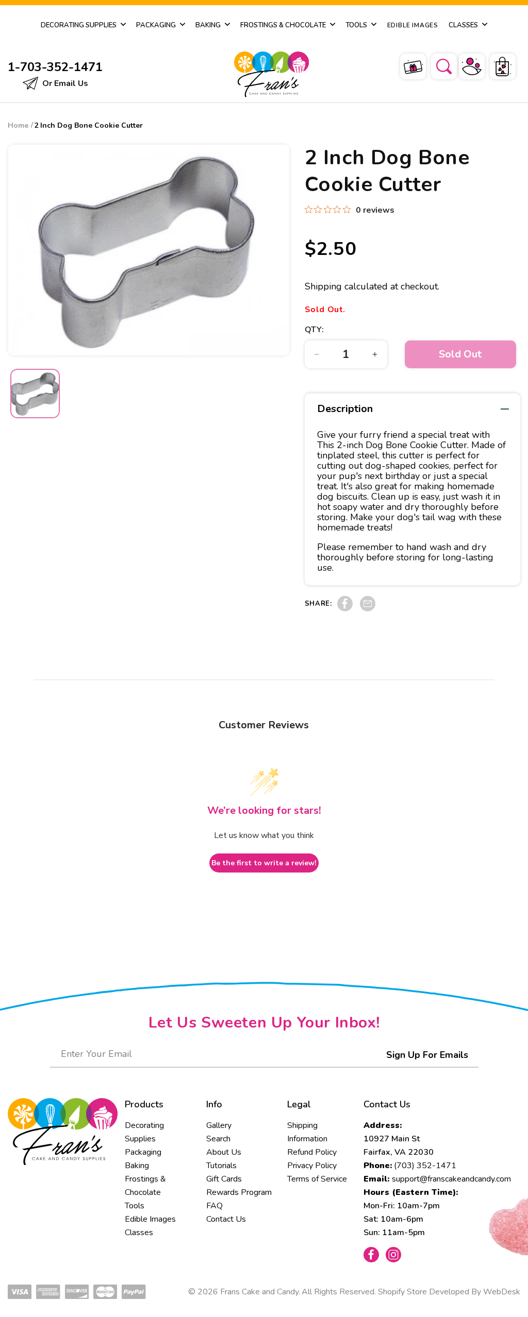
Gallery (219, 1125)
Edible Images (150, 1219)
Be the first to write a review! (264, 863)
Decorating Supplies (144, 1132)
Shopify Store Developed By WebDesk (449, 1291)
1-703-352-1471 (55, 67)
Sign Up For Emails (427, 1055)
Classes (139, 1232)
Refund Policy (312, 1152)
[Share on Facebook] (345, 608)
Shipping (323, 286)
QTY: (314, 330)
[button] (437, 65)
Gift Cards (224, 1179)
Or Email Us (64, 83)
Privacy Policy (312, 1165)
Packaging (143, 1152)
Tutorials (221, 1165)
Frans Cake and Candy (259, 1291)
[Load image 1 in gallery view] (35, 393)
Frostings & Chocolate (145, 1185)
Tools (134, 1205)
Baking (137, 1165)
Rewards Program (239, 1192)
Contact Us (226, 1219)
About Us (223, 1152)
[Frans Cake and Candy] (262, 74)
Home (18, 125)
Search (218, 1138)
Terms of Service (317, 1179)
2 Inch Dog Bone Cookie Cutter (88, 125)
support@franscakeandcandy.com (451, 1179)
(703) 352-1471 (425, 1165)
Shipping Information (307, 1132)
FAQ (214, 1205)
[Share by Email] (367, 608)
